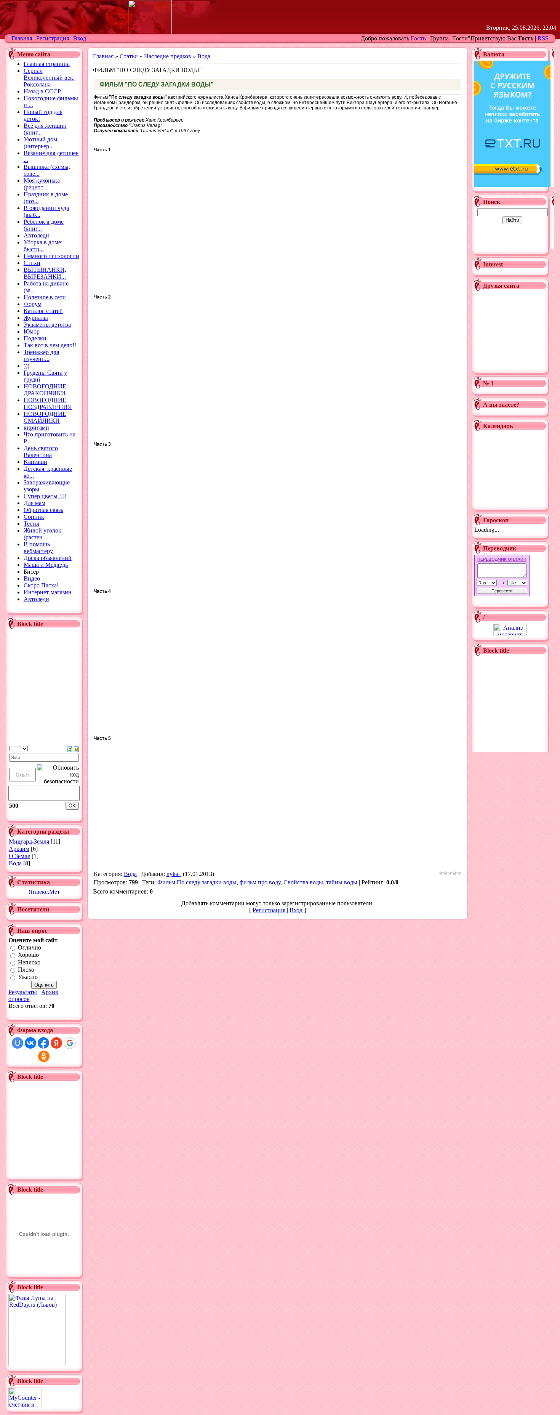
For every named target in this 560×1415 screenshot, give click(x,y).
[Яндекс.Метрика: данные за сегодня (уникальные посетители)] (44, 891)
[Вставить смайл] (76, 748)
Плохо (26, 969)
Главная (21, 38)
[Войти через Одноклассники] (44, 1056)
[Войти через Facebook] (43, 1043)
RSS (543, 38)
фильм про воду (260, 882)
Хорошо (28, 955)
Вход (79, 38)
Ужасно (28, 977)
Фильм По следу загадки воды (197, 882)
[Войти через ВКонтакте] (30, 1043)
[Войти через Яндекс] (56, 1043)
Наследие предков (167, 56)
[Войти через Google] (70, 1043)
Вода (15, 863)
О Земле (19, 856)
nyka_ (173, 874)
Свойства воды (303, 882)
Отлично (29, 947)
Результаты (22, 992)
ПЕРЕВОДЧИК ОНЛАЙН (501, 559)
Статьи (129, 56)
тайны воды (341, 882)
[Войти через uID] (17, 1043)
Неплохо (29, 962)
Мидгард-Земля (29, 841)
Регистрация (52, 38)
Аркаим (19, 848)
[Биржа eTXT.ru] (512, 184)
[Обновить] (69, 748)
